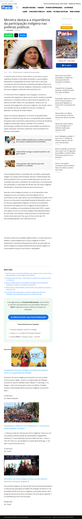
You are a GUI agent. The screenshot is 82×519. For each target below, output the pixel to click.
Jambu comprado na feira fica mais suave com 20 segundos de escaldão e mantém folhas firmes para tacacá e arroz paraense (65, 153)
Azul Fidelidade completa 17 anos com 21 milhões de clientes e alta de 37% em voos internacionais (65, 139)
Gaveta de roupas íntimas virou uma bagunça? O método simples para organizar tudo (64, 127)
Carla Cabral (9, 30)
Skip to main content (7, 1)
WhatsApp (8, 35)
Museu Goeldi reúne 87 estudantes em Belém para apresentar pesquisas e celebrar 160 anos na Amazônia (27, 284)
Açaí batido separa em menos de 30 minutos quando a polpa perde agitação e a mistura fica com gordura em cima (65, 103)
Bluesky (22, 35)
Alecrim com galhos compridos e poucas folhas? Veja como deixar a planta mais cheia (64, 166)
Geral (10, 72)
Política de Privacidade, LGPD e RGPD (62, 517)
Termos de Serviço (45, 517)
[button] (17, 7)
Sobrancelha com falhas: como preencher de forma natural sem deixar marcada (64, 115)
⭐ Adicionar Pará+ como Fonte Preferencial (28, 317)
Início (5, 72)
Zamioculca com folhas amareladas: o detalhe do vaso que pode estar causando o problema (64, 79)
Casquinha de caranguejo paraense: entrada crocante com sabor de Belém (64, 90)
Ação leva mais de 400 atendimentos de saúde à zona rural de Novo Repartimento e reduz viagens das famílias (29, 274)
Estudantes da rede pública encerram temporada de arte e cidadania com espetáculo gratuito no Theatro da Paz (26, 293)
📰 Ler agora (66, 65)
